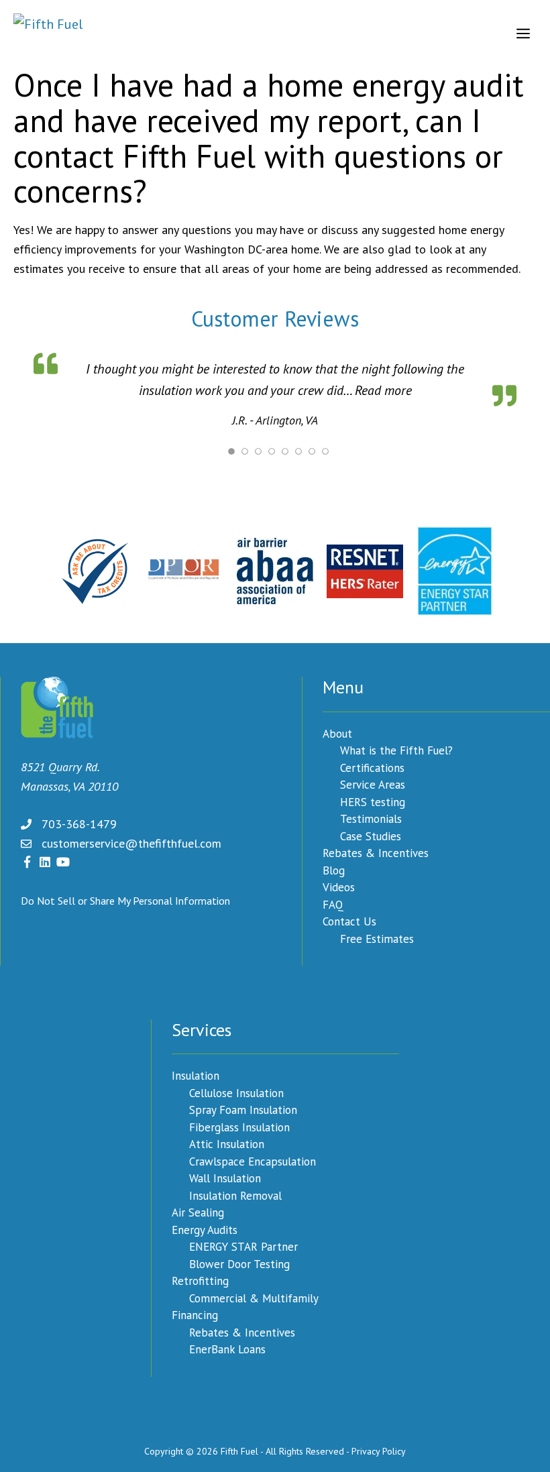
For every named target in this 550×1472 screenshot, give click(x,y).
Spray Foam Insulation (243, 1108)
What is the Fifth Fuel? (396, 749)
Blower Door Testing (239, 1262)
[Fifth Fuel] (47, 33)
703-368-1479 (79, 822)
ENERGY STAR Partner (243, 1245)
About (337, 732)
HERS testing (372, 800)
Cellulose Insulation (236, 1091)
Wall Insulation (225, 1177)
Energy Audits (204, 1228)
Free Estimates (377, 937)
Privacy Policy (378, 1450)
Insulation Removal (235, 1194)
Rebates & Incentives (376, 851)
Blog (334, 869)
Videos (339, 886)
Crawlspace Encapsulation (252, 1160)
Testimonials (371, 817)
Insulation (195, 1074)
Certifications (372, 766)
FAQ (333, 903)
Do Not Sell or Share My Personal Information (125, 899)
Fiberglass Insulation (239, 1126)
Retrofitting (200, 1279)
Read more (343, 390)
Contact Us (349, 920)
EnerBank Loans (227, 1348)
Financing (195, 1313)
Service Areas (372, 783)
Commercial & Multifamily (254, 1297)
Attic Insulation (226, 1142)
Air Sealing (198, 1211)
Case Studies (370, 835)
